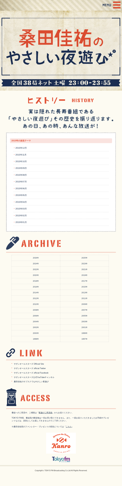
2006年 (36, 316)
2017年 (84, 281)
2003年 (84, 322)
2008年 (36, 310)
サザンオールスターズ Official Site (29, 364)
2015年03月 (21, 208)
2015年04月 (21, 202)
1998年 (36, 339)
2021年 (84, 269)
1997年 (84, 339)
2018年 (36, 281)
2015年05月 (21, 195)
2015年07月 (21, 181)
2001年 (84, 327)
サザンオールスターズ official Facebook (31, 373)
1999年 (84, 333)
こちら (69, 427)
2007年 (84, 310)
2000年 (36, 333)
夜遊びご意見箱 (45, 413)
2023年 (84, 264)
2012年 (36, 298)
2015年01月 (21, 222)
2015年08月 (21, 175)
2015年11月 (20, 155)
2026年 (36, 258)
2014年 (36, 293)
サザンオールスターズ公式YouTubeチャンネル (34, 377)
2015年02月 (21, 215)
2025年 (84, 258)
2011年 (84, 298)
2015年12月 (21, 148)
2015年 (84, 287)
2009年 (84, 304)
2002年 (36, 327)
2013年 (84, 293)
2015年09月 (21, 168)
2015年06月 (21, 188)
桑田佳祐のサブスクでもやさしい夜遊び (31, 381)
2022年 (36, 269)
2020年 (36, 275)
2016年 (36, 287)
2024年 (36, 264)
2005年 (84, 316)
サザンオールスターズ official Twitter (30, 368)
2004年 (36, 322)
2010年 (36, 304)
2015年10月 (21, 161)
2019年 (84, 275)
